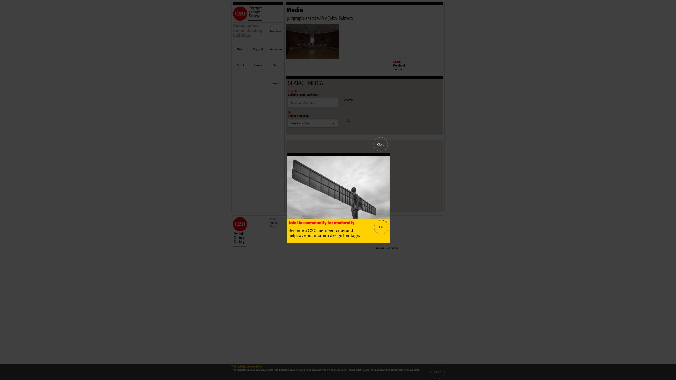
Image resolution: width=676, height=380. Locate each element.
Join (381, 227)
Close (380, 144)
